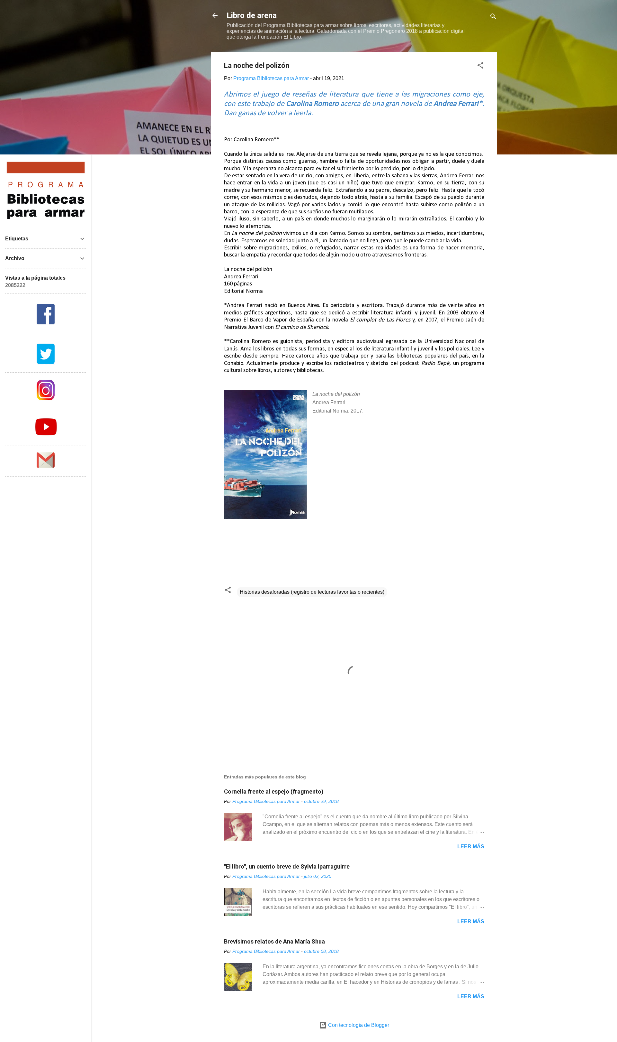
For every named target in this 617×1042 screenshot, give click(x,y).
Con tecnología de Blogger (358, 1025)
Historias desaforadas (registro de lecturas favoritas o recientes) (312, 592)
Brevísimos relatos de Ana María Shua (274, 941)
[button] (480, 66)
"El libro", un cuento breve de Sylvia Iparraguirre (287, 866)
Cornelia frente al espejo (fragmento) (274, 791)
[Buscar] (493, 17)
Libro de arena (252, 15)
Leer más (470, 846)
